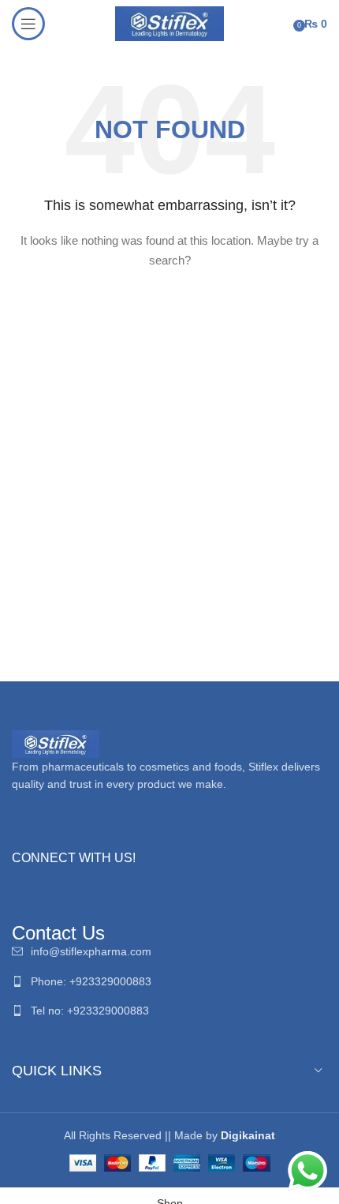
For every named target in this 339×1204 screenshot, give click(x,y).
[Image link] (55, 743)
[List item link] (169, 951)
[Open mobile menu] (28, 23)
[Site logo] (169, 23)
